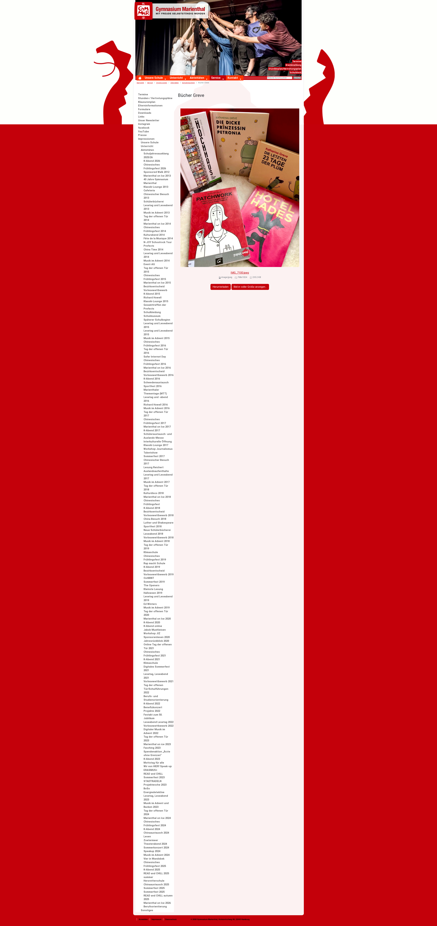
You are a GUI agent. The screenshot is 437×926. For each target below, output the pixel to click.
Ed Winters (150, 604)
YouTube (143, 131)
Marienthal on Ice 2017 (157, 426)
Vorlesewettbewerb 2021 (158, 681)
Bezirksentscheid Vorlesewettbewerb (155, 288)
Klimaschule (151, 552)
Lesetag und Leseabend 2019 (158, 598)
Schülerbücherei (188, 83)
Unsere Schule (154, 77)
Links (141, 116)
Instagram (144, 124)
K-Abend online (153, 626)
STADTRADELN (152, 781)
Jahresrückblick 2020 (156, 641)
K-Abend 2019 (152, 567)
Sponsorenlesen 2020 (157, 637)
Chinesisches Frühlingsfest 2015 (155, 277)
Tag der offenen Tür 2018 (156, 487)
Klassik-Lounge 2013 (156, 187)
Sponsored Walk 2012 (156, 172)
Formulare (144, 109)
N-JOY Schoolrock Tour (158, 242)
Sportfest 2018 (152, 526)
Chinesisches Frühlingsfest (152, 502)
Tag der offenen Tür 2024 (156, 812)
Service (216, 77)
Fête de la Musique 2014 (158, 238)
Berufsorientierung (155, 906)
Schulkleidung (152, 312)
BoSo (147, 788)
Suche (297, 78)
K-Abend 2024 (152, 829)
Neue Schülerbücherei (157, 530)
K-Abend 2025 (152, 869)
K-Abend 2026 (152, 161)
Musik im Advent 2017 (157, 482)
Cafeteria (149, 190)
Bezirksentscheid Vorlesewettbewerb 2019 (158, 572)
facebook (143, 127)
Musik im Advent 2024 (157, 855)
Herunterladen (221, 286)
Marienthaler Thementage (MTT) (155, 391)
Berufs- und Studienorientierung (156, 698)
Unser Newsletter (148, 120)
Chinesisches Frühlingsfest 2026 (155, 166)
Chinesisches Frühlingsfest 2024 (155, 823)
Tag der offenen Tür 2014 (156, 218)
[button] (166, 79)
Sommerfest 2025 (154, 888)
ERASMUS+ (150, 770)
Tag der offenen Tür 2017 (156, 414)
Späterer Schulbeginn (157, 319)
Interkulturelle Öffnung (158, 441)
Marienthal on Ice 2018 (157, 497)
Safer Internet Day (155, 356)
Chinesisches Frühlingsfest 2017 (155, 421)
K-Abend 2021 (152, 659)
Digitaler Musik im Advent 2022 (154, 731)
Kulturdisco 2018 (154, 493)
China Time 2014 (153, 249)
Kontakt (233, 77)
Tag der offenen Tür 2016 (156, 351)
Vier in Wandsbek (154, 858)
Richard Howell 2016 (156, 404)
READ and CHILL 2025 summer (156, 875)
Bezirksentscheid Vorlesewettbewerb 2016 (158, 373)
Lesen (147, 836)
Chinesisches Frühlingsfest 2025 (155, 864)
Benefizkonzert (153, 707)
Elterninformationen (150, 105)
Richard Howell (152, 297)
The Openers (151, 585)
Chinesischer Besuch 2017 (156, 462)
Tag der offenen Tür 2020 (156, 613)
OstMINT (149, 578)
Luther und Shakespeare (158, 522)
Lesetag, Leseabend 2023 (156, 797)
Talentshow (151, 452)
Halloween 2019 (153, 593)
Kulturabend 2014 (154, 235)
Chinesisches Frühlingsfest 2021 (155, 653)
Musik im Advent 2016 (157, 408)
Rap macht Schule (154, 563)
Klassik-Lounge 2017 (156, 445)
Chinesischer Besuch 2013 (156, 196)
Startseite (140, 83)
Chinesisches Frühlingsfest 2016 (155, 343)
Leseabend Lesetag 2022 (158, 722)
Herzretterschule (154, 880)
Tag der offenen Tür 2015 (156, 270)
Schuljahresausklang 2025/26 (156, 155)
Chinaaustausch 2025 (156, 884)
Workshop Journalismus (158, 449)
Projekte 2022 (152, 711)
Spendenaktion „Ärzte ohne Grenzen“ (157, 753)
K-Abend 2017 (152, 430)
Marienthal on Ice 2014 (157, 223)
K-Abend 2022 (152, 703)
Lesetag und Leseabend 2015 (158, 325)
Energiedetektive (154, 792)
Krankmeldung (293, 65)
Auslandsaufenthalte (156, 471)
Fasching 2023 (152, 747)
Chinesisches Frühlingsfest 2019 (155, 558)
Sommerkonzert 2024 (156, 847)
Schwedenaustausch (156, 382)
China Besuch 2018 (155, 519)
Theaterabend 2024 (155, 843)
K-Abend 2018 (152, 508)
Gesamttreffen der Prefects (155, 307)
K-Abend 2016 (152, 378)
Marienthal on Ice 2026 (157, 903)
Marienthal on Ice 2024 (157, 818)
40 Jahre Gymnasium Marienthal (156, 181)
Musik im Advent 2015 (157, 338)
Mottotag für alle (154, 762)
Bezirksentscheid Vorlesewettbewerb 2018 (158, 513)
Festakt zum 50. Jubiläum (153, 716)
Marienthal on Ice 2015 (157, 282)
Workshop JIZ (152, 633)
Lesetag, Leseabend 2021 (156, 676)
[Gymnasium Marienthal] (172, 11)
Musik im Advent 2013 (157, 212)
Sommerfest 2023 (154, 777)
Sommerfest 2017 (154, 456)
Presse (142, 135)
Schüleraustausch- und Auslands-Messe (158, 436)
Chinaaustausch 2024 (156, 832)
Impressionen (161, 83)
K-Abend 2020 (152, 622)
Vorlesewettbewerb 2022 (158, 725)
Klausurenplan (146, 102)
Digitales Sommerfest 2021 (157, 668)
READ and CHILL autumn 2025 (158, 897)
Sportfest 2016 (152, 386)
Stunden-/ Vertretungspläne (155, 98)
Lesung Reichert (154, 467)
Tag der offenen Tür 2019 (156, 547)
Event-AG (149, 264)
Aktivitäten (197, 77)
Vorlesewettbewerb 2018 (158, 537)
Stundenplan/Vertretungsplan (285, 68)
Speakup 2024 (152, 851)
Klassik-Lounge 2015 (156, 301)
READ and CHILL (153, 773)
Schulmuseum (152, 316)
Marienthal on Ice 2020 (157, 618)
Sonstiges (147, 910)
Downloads (144, 113)
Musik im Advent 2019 (157, 607)
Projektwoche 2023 (155, 784)
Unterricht (176, 77)
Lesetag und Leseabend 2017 (158, 476)
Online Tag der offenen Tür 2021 (158, 646)
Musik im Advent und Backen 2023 (156, 805)
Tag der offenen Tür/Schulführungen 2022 (156, 689)
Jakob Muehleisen (155, 629)
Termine (296, 61)
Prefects (149, 245)
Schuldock (295, 72)
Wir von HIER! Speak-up (158, 766)
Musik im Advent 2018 (157, 541)
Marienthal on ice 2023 (157, 744)
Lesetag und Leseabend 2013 (158, 207)
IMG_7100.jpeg (240, 272)
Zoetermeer (151, 840)
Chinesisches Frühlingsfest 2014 (155, 229)
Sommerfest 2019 (154, 581)
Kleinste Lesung (153, 589)
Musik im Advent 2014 (157, 260)
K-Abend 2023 (152, 759)
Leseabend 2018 (153, 533)
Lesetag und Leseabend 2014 (158, 255)
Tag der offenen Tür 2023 (156, 738)
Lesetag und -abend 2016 (156, 399)
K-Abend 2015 (152, 293)
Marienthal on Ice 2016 (157, 367)
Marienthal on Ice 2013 (157, 175)
